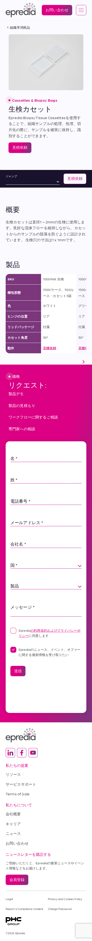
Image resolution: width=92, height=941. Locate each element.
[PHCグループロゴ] (46, 921)
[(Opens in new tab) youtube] (33, 753)
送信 (18, 670)
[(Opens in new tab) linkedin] (10, 753)
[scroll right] (83, 362)
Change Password (59, 908)
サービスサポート (21, 784)
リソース (13, 774)
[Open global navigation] (81, 10)
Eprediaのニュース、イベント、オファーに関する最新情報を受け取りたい (50, 651)
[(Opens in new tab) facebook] (22, 753)
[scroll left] (8, 362)
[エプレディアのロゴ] (46, 735)
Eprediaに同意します (50, 632)
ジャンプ (11, 176)
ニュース (13, 833)
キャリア (13, 823)
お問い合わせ (17, 843)
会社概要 (13, 814)
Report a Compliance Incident (24, 908)
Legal (9, 899)
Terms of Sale (17, 794)
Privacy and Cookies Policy (65, 899)
